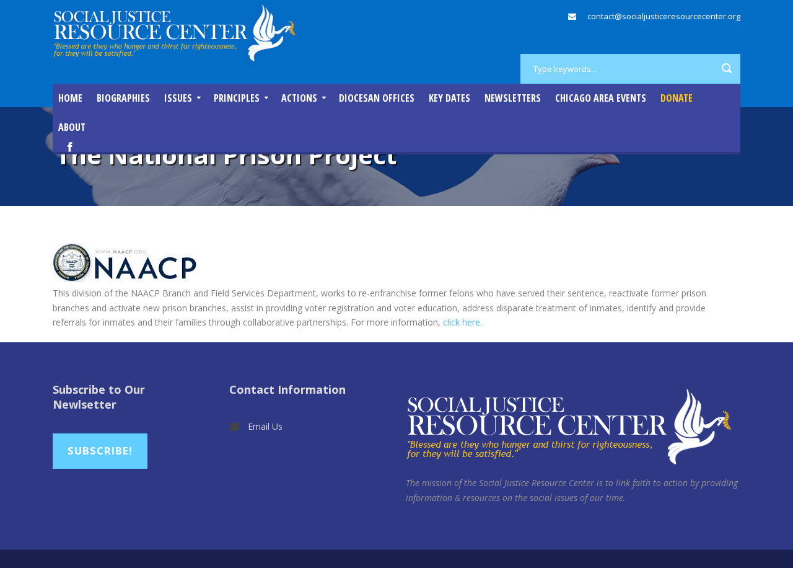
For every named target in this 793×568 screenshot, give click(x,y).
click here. (462, 322)
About (71, 127)
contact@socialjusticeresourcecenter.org (663, 16)
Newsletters (512, 98)
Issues (178, 98)
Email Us (265, 426)
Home (70, 98)
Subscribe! (100, 450)
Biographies (123, 98)
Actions (299, 98)
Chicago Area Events (600, 98)
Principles (237, 98)
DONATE (676, 98)
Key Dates (449, 98)
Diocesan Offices (376, 98)
